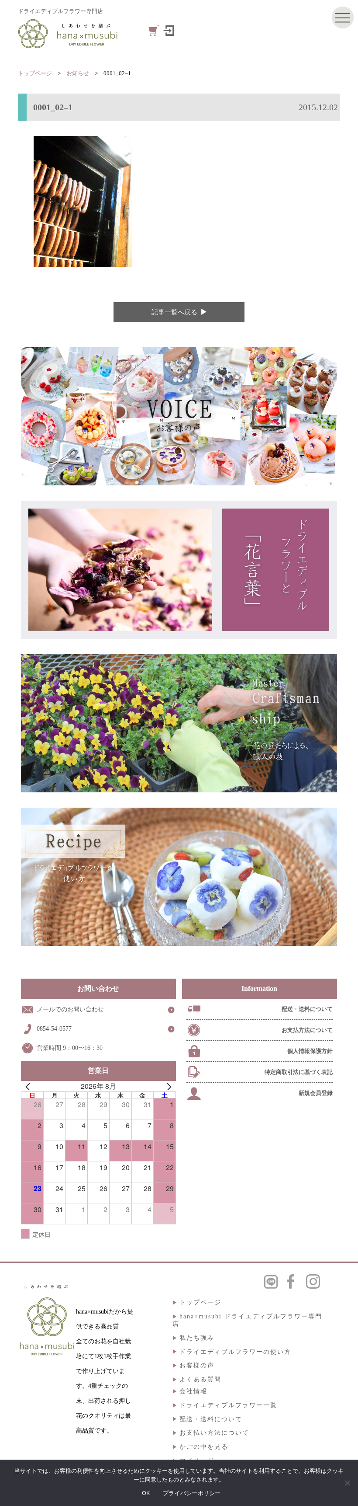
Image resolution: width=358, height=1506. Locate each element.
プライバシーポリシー (192, 1492)
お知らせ (77, 73)
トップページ (35, 73)
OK (146, 1492)
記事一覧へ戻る (174, 312)
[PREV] (29, 1086)
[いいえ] (347, 1482)
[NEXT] (167, 1086)
